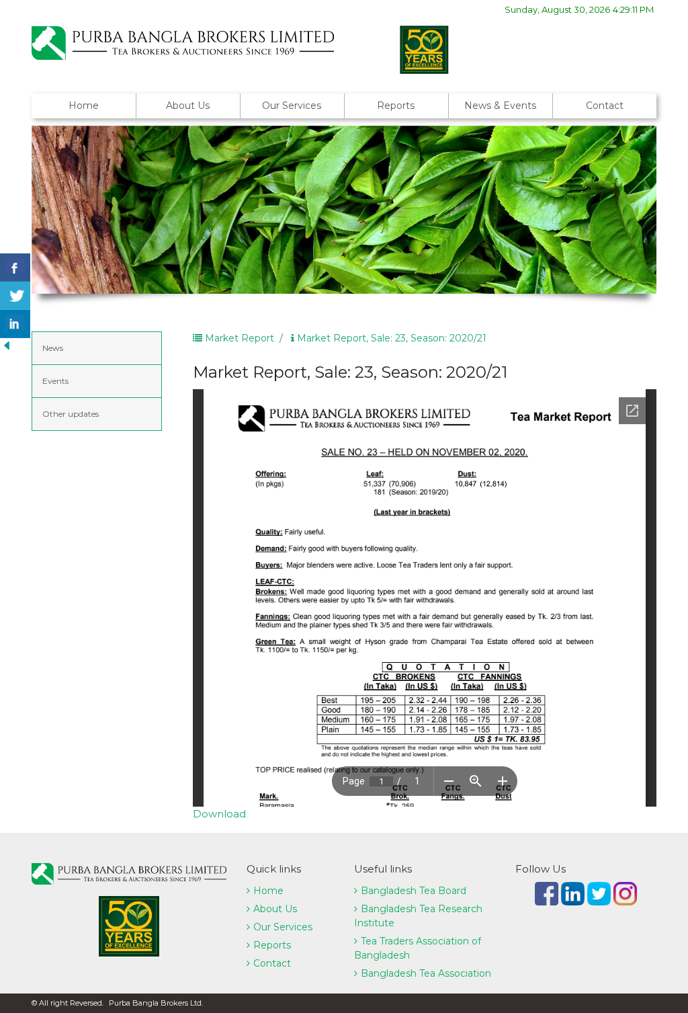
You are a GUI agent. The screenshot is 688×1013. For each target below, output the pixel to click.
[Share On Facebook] (15, 267)
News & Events (500, 105)
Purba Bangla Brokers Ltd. (156, 1003)
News (52, 348)
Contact (605, 105)
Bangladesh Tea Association (426, 973)
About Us (188, 105)
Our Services (291, 105)
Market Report (238, 338)
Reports (396, 105)
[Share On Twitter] (15, 296)
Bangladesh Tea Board (413, 891)
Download (219, 813)
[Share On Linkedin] (15, 324)
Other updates (70, 414)
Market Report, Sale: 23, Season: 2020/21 (390, 338)
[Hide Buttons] (6, 345)
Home (84, 105)
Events (55, 381)
